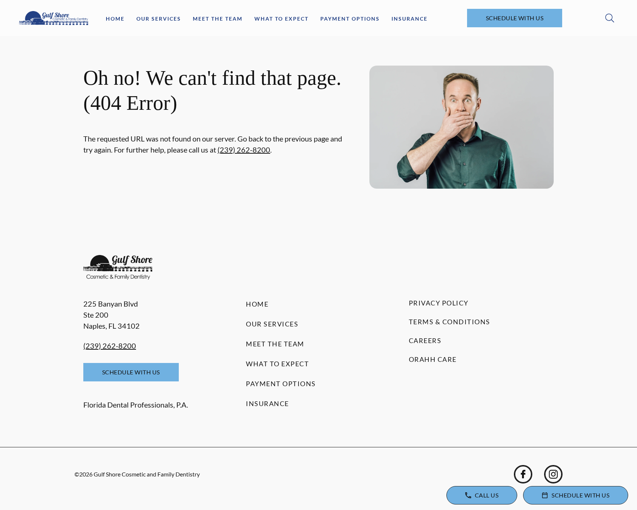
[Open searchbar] (610, 18)
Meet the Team (218, 18)
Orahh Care (433, 359)
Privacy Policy (439, 303)
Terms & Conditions (449, 322)
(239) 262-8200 (243, 149)
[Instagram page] (553, 474)
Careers (425, 340)
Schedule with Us (515, 17)
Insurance (409, 18)
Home (115, 18)
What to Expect (281, 18)
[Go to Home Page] (53, 18)
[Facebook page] (523, 474)
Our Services (158, 18)
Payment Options (350, 18)
